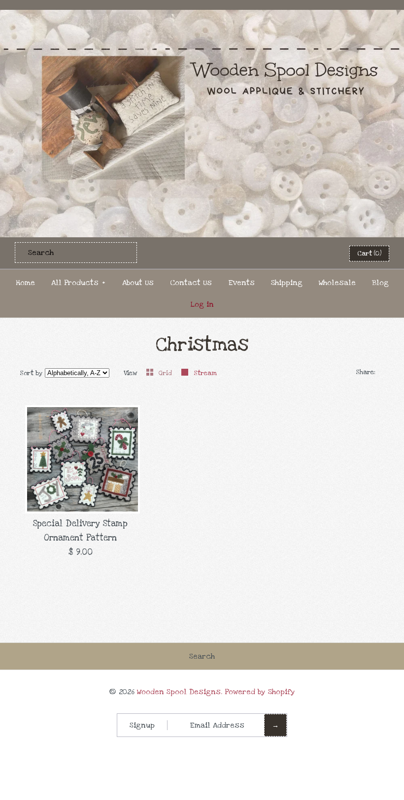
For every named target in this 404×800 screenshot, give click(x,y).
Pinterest (297, 253)
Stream (205, 373)
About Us (138, 283)
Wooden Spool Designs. (179, 692)
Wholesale (337, 283)
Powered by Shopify (260, 692)
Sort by (31, 373)
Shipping (287, 283)
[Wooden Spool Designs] (202, 16)
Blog (380, 283)
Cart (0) (369, 253)
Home (25, 283)
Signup (142, 725)
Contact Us (191, 283)
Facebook (273, 253)
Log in (202, 304)
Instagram (321, 253)
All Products (78, 283)
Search (202, 656)
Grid (166, 373)
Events (241, 283)
